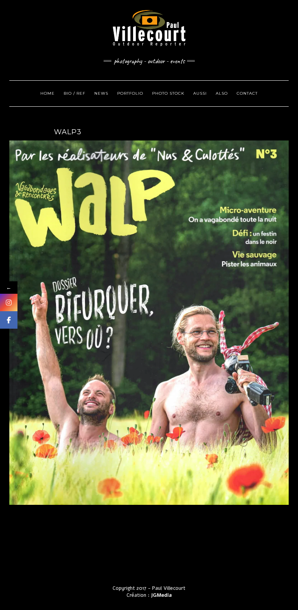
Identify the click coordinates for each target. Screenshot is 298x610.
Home (47, 93)
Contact (247, 93)
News (101, 93)
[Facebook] (8, 320)
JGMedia (161, 595)
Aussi (200, 93)
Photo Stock (168, 93)
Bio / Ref (74, 93)
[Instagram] (8, 302)
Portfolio (130, 93)
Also (222, 93)
